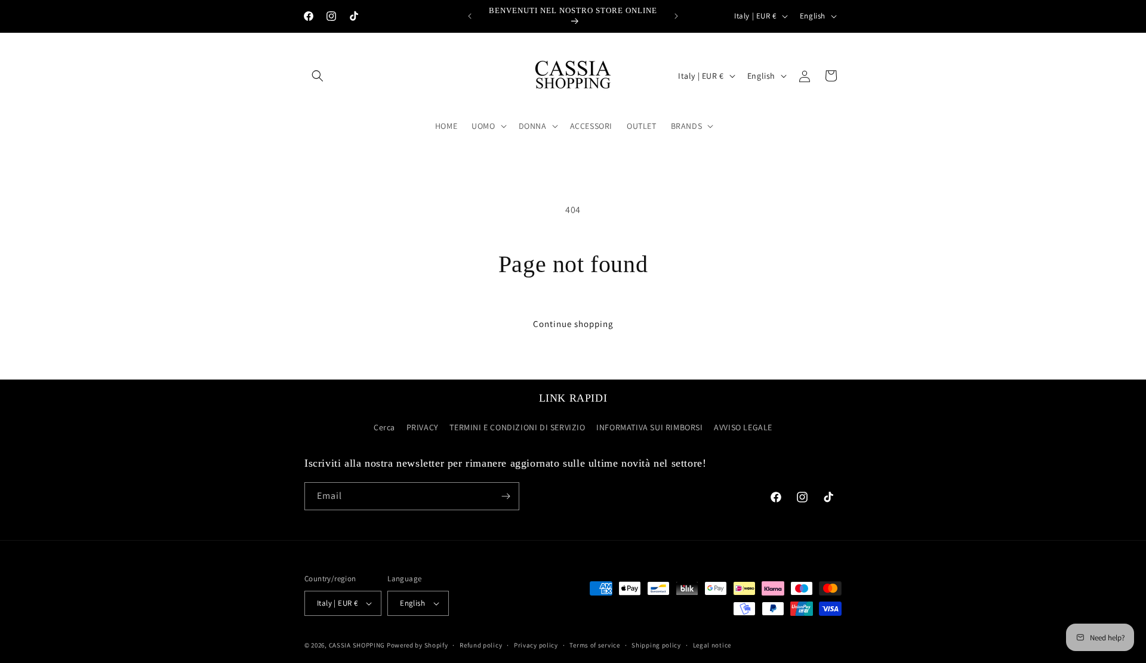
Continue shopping (573, 323)
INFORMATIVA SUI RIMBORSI (649, 428)
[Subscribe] (505, 496)
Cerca (384, 428)
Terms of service (594, 645)
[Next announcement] (676, 16)
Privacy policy (536, 645)
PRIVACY (422, 428)
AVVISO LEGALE (743, 428)
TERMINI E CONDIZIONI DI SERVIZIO (517, 428)
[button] (317, 76)
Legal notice (712, 645)
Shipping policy (656, 645)
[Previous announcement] (470, 16)
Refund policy (481, 645)
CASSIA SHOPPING (357, 645)
